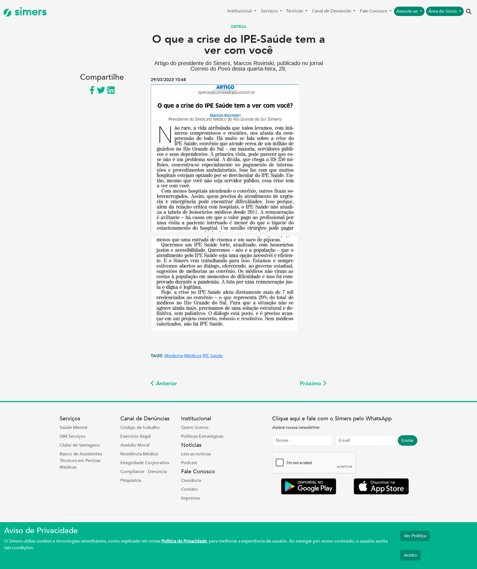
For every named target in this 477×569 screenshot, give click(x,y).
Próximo (311, 383)
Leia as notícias (196, 454)
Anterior (165, 383)
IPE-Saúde (213, 356)
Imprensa (190, 498)
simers (29, 11)
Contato (189, 489)
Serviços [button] (270, 11)
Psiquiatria (130, 480)
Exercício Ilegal (135, 436)
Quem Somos (194, 427)
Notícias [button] (295, 11)
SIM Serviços (72, 436)
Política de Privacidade (184, 541)
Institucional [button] (240, 11)
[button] (469, 12)
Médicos (193, 356)
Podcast (189, 463)
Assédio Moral (134, 445)
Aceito (410, 555)
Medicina (174, 356)
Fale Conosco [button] (374, 11)
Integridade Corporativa (144, 463)
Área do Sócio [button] (443, 11)
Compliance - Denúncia (143, 472)
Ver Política (415, 536)
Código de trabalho (140, 427)
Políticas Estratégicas (202, 436)
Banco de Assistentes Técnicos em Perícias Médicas (81, 460)
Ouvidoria (191, 480)
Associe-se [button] (407, 11)
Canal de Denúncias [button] (332, 11)
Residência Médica (139, 454)
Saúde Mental (73, 427)
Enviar (407, 440)
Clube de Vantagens (80, 445)
